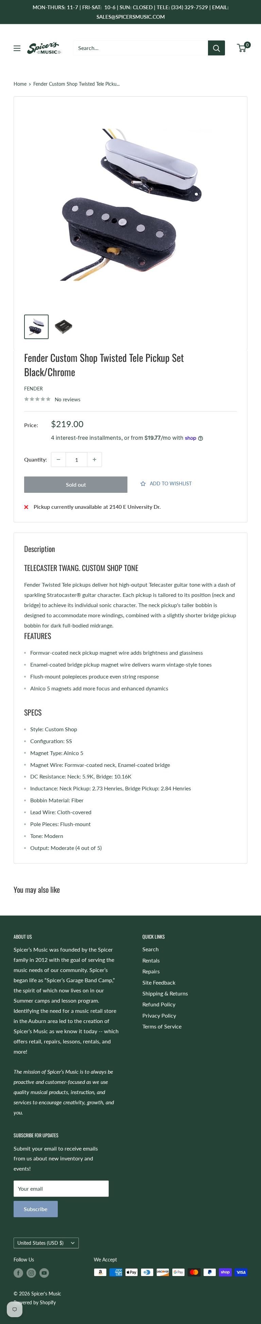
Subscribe (36, 1209)
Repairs (151, 971)
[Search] (216, 47)
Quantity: (35, 459)
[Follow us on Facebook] (18, 1273)
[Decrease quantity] (58, 459)
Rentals (151, 960)
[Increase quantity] (94, 459)
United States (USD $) (40, 1243)
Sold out (76, 484)
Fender (33, 388)
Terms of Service (161, 1026)
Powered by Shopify (35, 1302)
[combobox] (140, 47)
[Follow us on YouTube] (44, 1273)
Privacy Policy (159, 1015)
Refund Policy (158, 1004)
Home (20, 84)
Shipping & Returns (165, 993)
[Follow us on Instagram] (31, 1273)
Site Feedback (158, 982)
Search (150, 949)
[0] (242, 48)
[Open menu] (17, 48)
